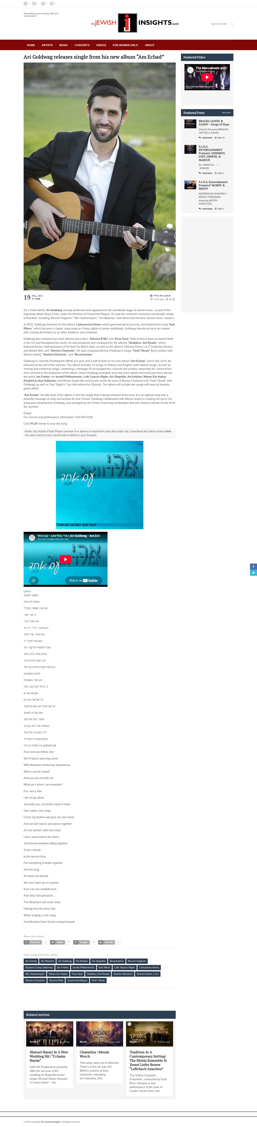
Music (63, 45)
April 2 (221, 209)
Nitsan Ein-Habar (58, 973)
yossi (37, 298)
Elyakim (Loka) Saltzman (39, 967)
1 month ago (63, 1042)
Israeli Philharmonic (83, 967)
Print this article (162, 295)
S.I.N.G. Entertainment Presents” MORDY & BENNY (213, 185)
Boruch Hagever (137, 961)
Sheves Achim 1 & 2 (148, 973)
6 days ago (114, 1042)
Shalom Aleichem (123, 973)
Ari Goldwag (65, 961)
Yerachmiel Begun (77, 980)
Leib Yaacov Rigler (124, 967)
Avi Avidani (82, 961)
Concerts (82, 45)
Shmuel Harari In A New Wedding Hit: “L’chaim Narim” (49, 1056)
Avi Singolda (99, 961)
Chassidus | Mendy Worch (94, 1054)
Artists (47, 45)
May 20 (221, 138)
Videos (101, 45)
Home (31, 45)
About (149, 45)
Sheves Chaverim (35, 980)
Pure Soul (77, 973)
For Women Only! (125, 45)
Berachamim (117, 961)
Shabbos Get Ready (98, 973)
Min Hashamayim (35, 973)
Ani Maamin (47, 961)
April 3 (221, 173)
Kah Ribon (104, 967)
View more (226, 113)
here (168, 431)
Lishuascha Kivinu (149, 967)
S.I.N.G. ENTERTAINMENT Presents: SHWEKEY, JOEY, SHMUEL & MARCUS (212, 153)
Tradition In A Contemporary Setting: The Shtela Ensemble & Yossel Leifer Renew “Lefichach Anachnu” (148, 1060)
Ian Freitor (63, 967)
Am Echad (31, 961)
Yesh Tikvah (98, 980)
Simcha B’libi (56, 980)
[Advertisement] (87, 999)
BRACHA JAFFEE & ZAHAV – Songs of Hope (214, 122)
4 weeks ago (163, 1042)
